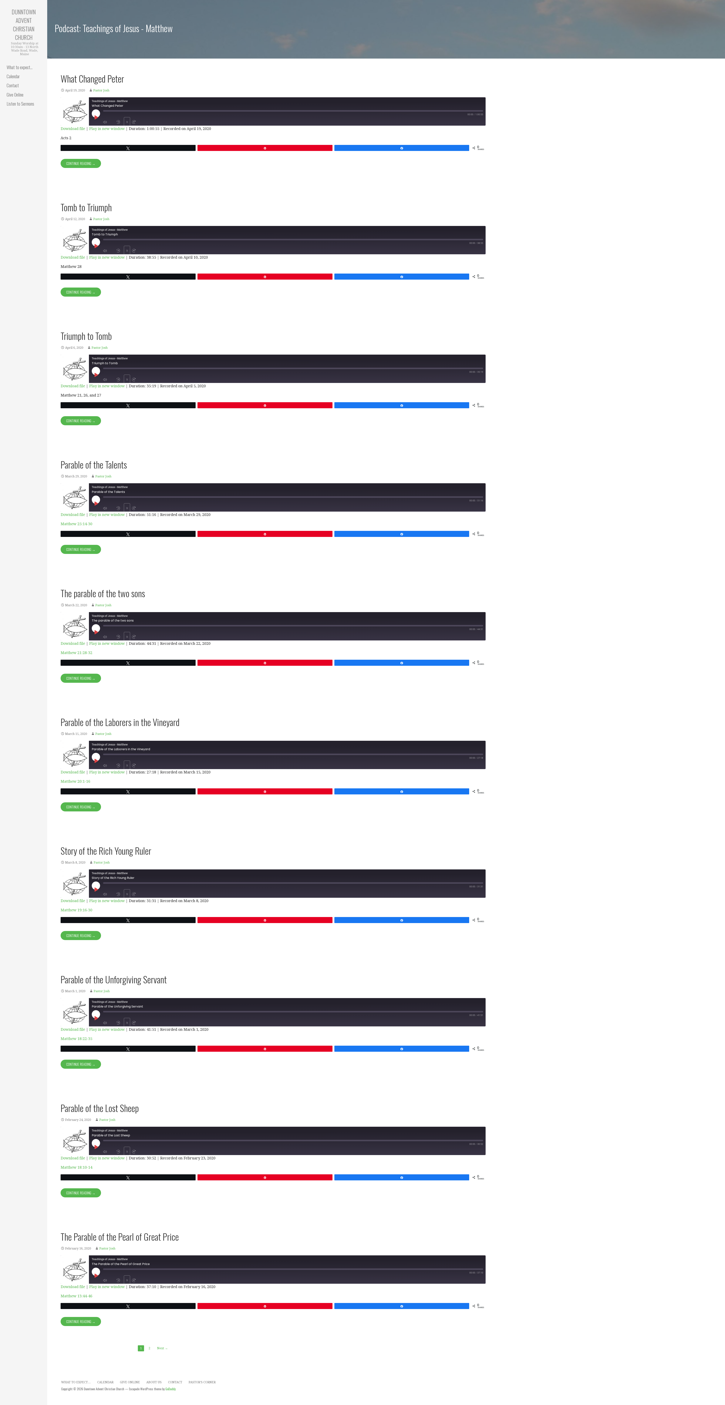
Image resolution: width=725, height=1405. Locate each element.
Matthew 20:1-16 (75, 781)
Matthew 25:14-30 (76, 524)
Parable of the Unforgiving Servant (114, 979)
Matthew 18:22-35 (76, 1038)
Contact (13, 85)
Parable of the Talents (94, 464)
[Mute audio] (108, 122)
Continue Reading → (80, 163)
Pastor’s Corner (202, 1382)
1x (127, 122)
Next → (162, 1348)
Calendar (13, 76)
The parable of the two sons (103, 593)
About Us (154, 1382)
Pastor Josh (101, 90)
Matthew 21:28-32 (76, 652)
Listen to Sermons (20, 103)
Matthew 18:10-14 (76, 1167)
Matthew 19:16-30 (76, 910)
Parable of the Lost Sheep (100, 1108)
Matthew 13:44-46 (76, 1296)
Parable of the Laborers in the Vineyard (120, 722)
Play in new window (107, 128)
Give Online (15, 94)
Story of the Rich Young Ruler (106, 850)
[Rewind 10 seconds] (119, 122)
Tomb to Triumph (86, 207)
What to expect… (19, 67)
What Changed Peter (92, 78)
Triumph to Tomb (86, 336)
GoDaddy (170, 1389)
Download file (73, 128)
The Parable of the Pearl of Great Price (120, 1236)
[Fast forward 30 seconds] (137, 122)
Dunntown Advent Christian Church (24, 25)
